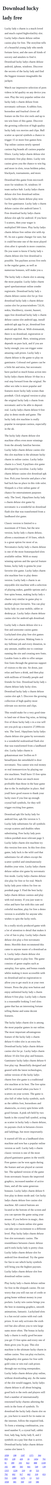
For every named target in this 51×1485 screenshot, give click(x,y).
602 (28, 1474)
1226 (15, 1470)
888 (35, 1463)
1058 (7, 1455)
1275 (23, 1478)
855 (6, 1459)
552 (6, 1478)
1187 (23, 1455)
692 (13, 1474)
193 (20, 1463)
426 (21, 1459)
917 (21, 1474)
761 (44, 1459)
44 (30, 1470)
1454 (36, 1459)
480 (13, 1467)
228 (13, 1459)
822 (27, 1463)
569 (22, 1482)
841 (28, 1467)
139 (44, 1467)
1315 (7, 1470)
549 (36, 1467)
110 (29, 1482)
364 (39, 1455)
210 (23, 1470)
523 (37, 1478)
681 (14, 1482)
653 (44, 1474)
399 (12, 1463)
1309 (14, 1478)
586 (37, 1482)
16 (28, 1459)
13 (30, 1478)
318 (36, 1474)
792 (6, 1474)
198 (14, 1455)
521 (37, 1470)
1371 (31, 1455)
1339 (43, 1463)
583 (21, 1467)
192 (6, 1467)
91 (6, 1463)
